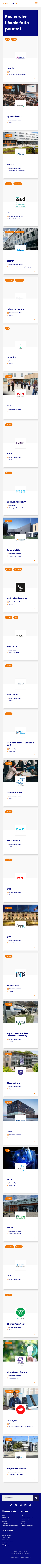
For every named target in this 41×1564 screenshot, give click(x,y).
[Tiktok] (30, 1505)
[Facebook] (15, 1505)
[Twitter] (11, 1505)
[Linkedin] (25, 1505)
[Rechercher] (36, 1498)
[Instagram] (20, 1505)
